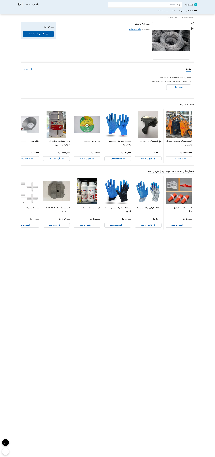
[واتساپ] (5, 451)
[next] (24, 136)
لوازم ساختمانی (172, 17)
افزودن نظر (28, 69)
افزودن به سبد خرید (37, 34)
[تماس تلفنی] (5, 442)
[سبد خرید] (19, 4)
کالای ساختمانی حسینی (187, 17)
